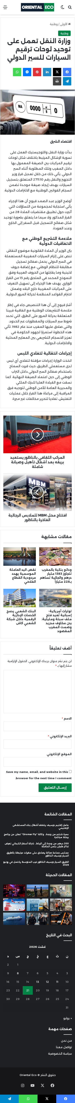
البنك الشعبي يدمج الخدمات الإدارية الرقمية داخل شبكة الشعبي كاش (21, 617)
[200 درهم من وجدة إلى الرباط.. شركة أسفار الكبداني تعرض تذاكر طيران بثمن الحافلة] (14, 905)
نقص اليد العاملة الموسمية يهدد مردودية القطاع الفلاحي (22, 576)
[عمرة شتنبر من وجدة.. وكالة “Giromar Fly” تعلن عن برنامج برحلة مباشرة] (38, 905)
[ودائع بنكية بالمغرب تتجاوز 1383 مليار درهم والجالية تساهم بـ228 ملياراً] (55, 556)
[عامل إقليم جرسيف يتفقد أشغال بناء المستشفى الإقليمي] (61, 905)
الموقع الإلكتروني (59, 754)
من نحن (66, 1040)
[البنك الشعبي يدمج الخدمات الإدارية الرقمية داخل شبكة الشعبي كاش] (19, 598)
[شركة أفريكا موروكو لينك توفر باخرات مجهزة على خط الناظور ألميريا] (14, 919)
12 (47, 981)
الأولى (64, 24)
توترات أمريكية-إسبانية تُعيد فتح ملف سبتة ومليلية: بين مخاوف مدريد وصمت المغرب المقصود (56, 621)
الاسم (67, 718)
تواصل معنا (64, 1047)
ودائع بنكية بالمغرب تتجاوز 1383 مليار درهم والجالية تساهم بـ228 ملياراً (56, 576)
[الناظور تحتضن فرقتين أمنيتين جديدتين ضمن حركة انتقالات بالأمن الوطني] (38, 919)
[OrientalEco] (37, 7)
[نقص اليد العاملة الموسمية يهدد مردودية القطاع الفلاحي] (19, 556)
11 (57, 981)
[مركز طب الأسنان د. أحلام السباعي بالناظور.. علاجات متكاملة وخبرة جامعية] (61, 891)
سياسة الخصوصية (60, 1053)
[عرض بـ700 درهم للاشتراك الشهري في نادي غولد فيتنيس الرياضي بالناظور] (61, 919)
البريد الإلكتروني (60, 736)
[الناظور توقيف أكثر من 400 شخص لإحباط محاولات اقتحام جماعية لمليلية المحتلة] (38, 891)
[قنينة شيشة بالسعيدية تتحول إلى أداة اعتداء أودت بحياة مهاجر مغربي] (14, 891)
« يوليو (67, 1018)
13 (37, 981)
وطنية (54, 24)
